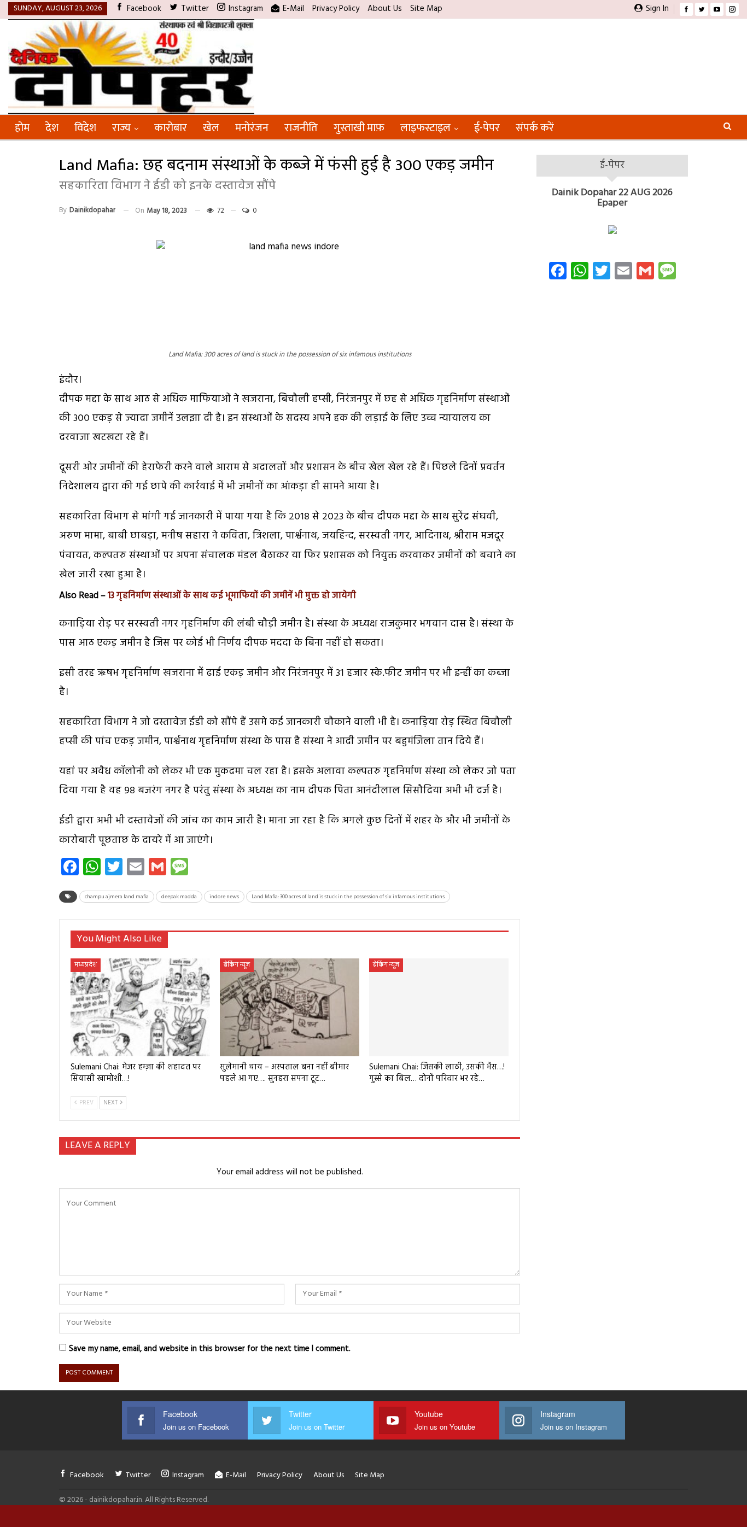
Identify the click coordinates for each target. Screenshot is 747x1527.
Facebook (144, 8)
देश (52, 128)
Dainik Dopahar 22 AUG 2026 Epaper (612, 198)
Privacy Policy (335, 8)
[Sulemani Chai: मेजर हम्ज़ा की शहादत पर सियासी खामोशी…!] (140, 1007)
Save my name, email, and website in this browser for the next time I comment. (210, 1348)
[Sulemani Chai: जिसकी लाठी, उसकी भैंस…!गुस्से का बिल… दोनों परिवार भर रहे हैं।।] (439, 1007)
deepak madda (179, 896)
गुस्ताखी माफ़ (359, 128)
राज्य (121, 128)
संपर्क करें (535, 128)
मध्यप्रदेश (85, 965)
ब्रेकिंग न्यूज (237, 965)
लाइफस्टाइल (425, 128)
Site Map (426, 8)
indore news (224, 896)
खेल (211, 128)
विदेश (85, 128)
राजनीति (301, 128)
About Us (384, 8)
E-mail (293, 8)
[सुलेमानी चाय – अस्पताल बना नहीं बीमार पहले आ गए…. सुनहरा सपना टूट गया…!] (289, 1007)
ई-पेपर (487, 128)
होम (22, 128)
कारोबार (170, 128)
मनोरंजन (252, 128)
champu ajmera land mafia (117, 896)
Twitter (195, 8)
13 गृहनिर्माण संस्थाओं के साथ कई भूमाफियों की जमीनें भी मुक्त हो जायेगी (232, 595)
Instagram (246, 8)
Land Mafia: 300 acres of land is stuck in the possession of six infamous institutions (348, 896)
